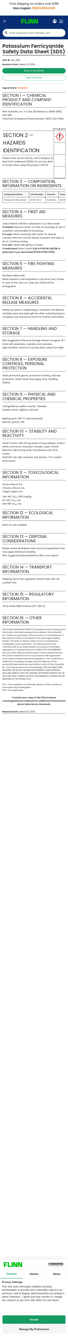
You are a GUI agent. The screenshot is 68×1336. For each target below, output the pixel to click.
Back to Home (34, 77)
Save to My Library (34, 70)
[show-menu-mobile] (4, 21)
